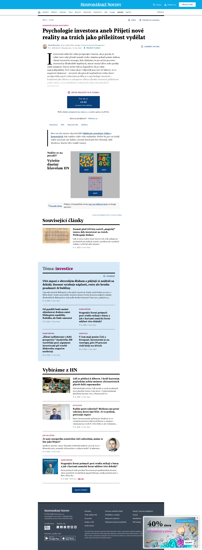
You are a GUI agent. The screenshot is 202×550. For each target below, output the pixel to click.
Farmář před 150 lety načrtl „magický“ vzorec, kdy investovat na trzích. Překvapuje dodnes (94, 232)
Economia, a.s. (59, 514)
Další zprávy (81, 490)
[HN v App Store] (68, 538)
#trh (62, 125)
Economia (88, 518)
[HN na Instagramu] (65, 527)
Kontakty (88, 511)
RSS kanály (137, 522)
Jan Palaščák (48, 435)
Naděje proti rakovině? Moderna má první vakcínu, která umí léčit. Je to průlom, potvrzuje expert (96, 412)
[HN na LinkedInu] (68, 527)
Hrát (86, 170)
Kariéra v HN (89, 522)
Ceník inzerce (89, 526)
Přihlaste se (92, 118)
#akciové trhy (72, 125)
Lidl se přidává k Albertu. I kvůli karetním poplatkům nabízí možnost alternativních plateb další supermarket (96, 382)
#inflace (84, 125)
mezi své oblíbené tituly (98, 204)
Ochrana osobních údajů (114, 511)
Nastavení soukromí (112, 518)
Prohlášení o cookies (112, 515)
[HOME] (39, 12)
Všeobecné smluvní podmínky (115, 522)
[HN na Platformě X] (58, 527)
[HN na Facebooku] (61, 527)
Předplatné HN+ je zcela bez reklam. (110, 215)
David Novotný (54, 45)
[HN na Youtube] (75, 527)
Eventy (135, 515)
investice (64, 269)
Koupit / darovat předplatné (143, 511)
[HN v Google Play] (52, 538)
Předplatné (187, 4)
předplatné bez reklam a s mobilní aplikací (85, 112)
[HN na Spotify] (72, 527)
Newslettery (137, 518)
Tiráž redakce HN (91, 515)
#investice (54, 125)
